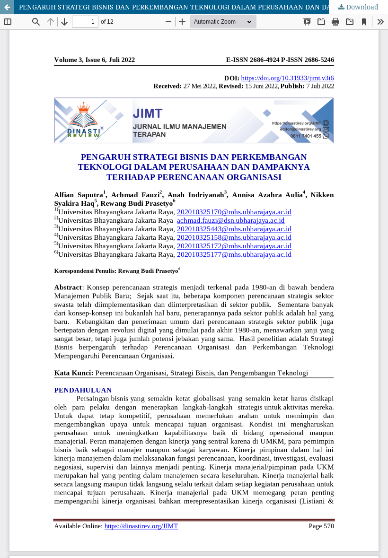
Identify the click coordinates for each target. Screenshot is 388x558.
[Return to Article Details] (7, 7)
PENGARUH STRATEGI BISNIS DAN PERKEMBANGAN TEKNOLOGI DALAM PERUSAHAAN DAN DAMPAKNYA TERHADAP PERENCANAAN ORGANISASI (203, 6)
